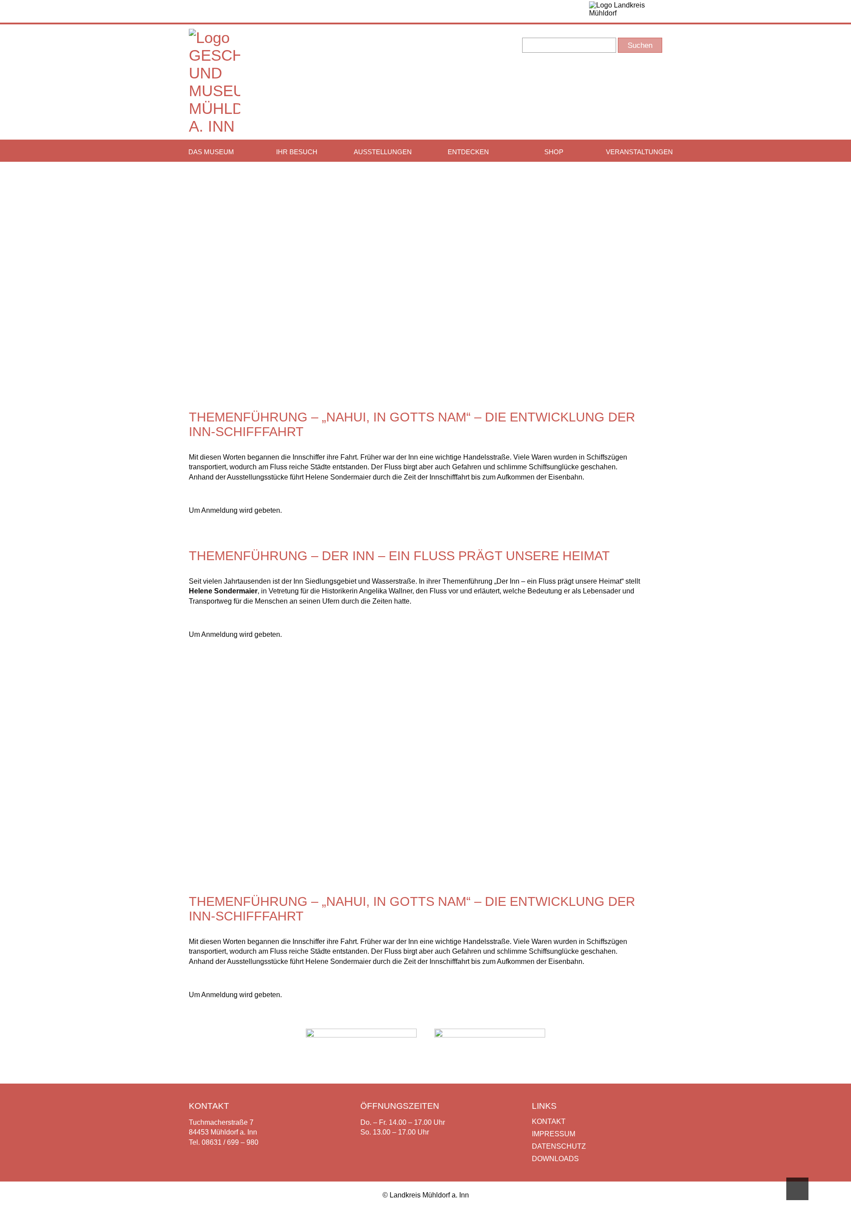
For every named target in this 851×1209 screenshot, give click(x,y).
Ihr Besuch (296, 152)
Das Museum (211, 152)
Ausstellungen (383, 152)
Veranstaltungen (639, 152)
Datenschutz (559, 1146)
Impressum (553, 1134)
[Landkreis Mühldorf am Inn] (625, 11)
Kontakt (549, 1121)
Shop (553, 152)
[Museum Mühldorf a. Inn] (214, 126)
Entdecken (468, 152)
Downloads (555, 1158)
